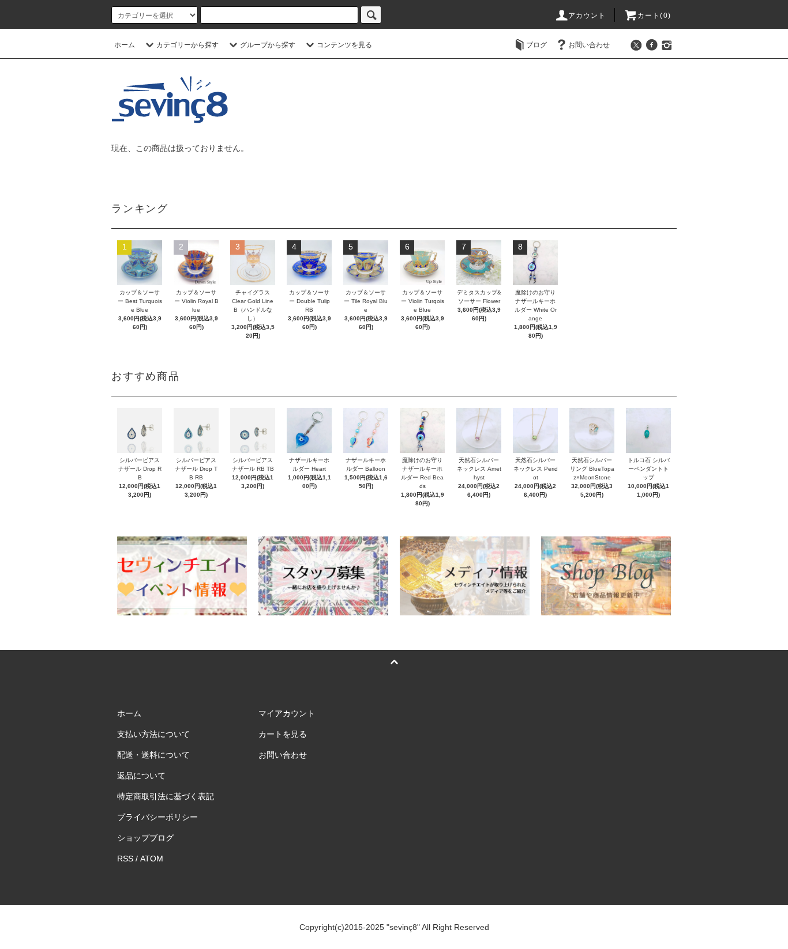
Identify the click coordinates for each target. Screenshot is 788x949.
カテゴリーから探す (187, 45)
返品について (141, 775)
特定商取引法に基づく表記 (165, 796)
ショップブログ (145, 837)
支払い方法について (153, 734)
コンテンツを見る (344, 45)
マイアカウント (286, 713)
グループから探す (267, 45)
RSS (125, 858)
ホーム (124, 45)
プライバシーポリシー (157, 817)
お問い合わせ (589, 45)
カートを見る (282, 734)
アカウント (587, 16)
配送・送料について (153, 754)
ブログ (536, 45)
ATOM (151, 858)
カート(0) (654, 16)
